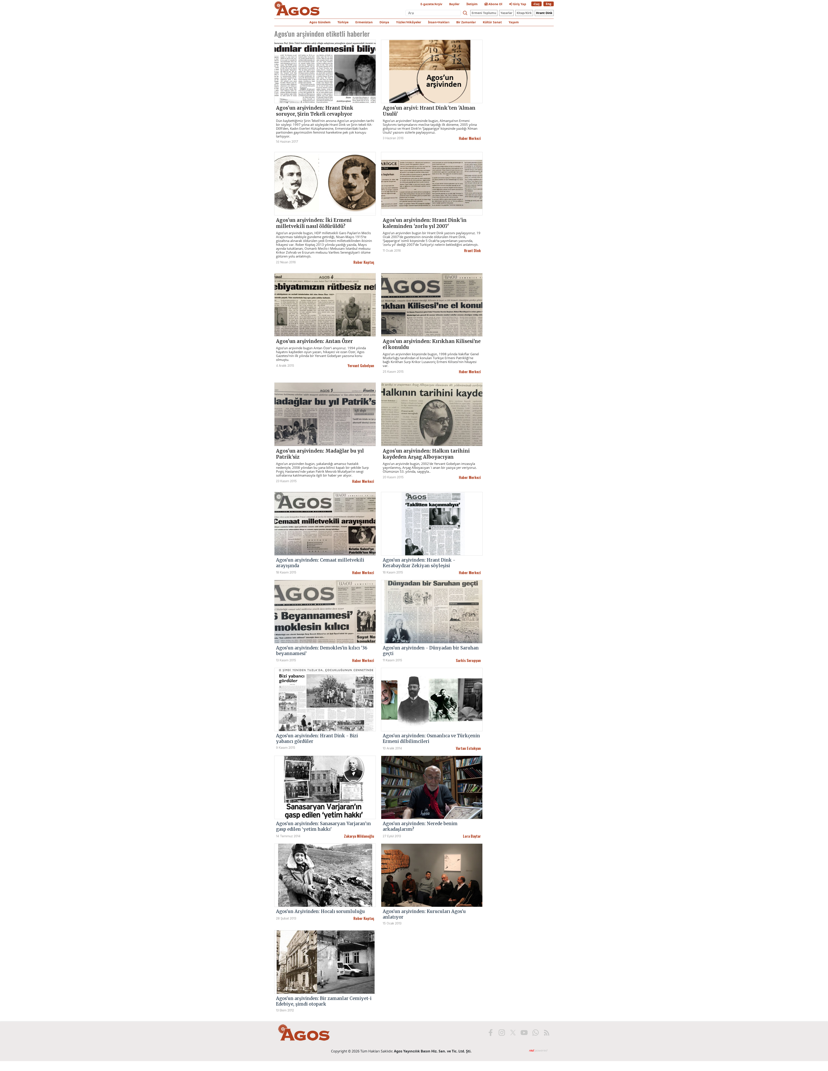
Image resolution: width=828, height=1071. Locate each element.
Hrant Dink (544, 13)
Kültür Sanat (492, 22)
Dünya (384, 22)
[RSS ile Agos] (546, 1032)
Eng (548, 4)
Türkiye (342, 22)
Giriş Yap (519, 4)
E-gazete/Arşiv (431, 4)
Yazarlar (506, 13)
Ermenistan (364, 22)
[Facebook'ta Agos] (490, 1032)
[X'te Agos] (513, 1032)
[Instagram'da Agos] (501, 1032)
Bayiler (454, 4)
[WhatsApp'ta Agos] (535, 1032)
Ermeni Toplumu (484, 13)
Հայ (536, 4)
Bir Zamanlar (466, 22)
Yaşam (514, 22)
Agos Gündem (320, 22)
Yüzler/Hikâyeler (408, 22)
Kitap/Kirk (524, 13)
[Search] (465, 13)
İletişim (472, 4)
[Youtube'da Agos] (524, 1032)
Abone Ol (495, 4)
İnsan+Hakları (438, 22)
